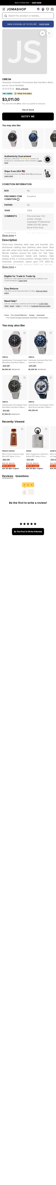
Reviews (7, 476)
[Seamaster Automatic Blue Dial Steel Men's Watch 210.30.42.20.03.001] (51, 333)
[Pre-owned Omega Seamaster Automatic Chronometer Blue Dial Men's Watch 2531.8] (49, 33)
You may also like (11, 125)
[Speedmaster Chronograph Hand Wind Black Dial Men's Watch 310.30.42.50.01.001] (24, 333)
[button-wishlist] (47, 9)
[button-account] (43, 9)
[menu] (3, 9)
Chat (18, 306)
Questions (22, 476)
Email (12, 306)
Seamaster (41, 315)
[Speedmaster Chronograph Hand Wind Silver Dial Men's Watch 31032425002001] (51, 378)
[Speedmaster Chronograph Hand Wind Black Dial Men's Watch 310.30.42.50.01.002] (24, 378)
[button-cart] (52, 9)
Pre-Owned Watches (19, 315)
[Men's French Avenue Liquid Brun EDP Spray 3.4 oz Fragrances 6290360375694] (22, 429)
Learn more (8, 176)
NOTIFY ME (28, 116)
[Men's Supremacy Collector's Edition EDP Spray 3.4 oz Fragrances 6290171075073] (46, 429)
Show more (8, 267)
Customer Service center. (40, 306)
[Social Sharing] (42, 33)
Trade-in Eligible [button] (24, 94)
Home (6, 315)
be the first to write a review (28, 531)
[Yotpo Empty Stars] (8, 89)
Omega (31, 315)
